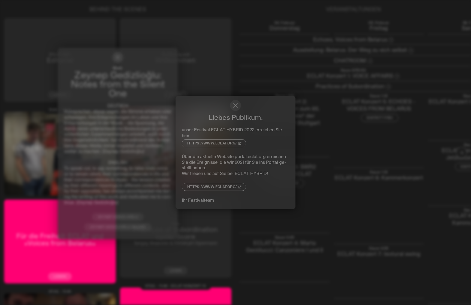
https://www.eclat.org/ (212, 143)
